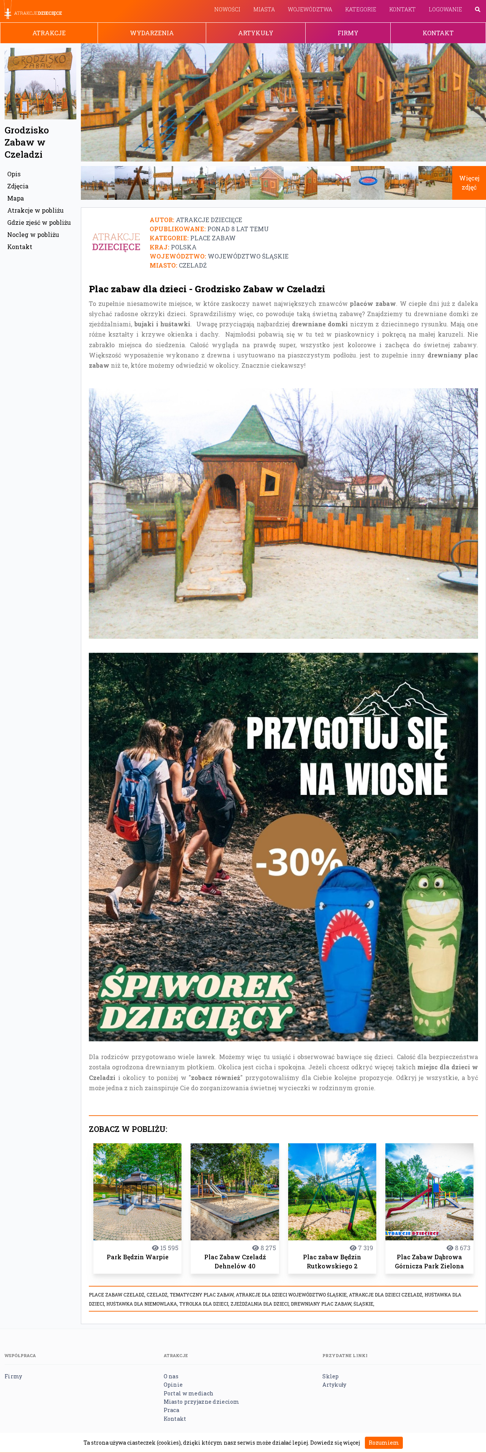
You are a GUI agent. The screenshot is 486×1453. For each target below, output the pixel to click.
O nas (171, 1376)
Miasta (264, 9)
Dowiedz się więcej (335, 1442)
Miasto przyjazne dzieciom (202, 1401)
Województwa (310, 9)
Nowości (227, 9)
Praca (171, 1410)
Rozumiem (384, 1442)
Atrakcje (49, 33)
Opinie (173, 1384)
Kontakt (402, 9)
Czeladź (193, 265)
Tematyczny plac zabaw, (203, 1295)
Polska (184, 247)
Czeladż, (158, 1295)
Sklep (330, 1376)
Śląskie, (363, 1304)
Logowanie (445, 9)
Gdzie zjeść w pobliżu (39, 222)
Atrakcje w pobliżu (35, 210)
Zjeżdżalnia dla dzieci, (260, 1304)
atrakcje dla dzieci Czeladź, (386, 1295)
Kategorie (360, 9)
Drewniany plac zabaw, (322, 1304)
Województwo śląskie (248, 256)
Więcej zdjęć (469, 182)
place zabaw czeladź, (118, 1295)
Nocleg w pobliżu (33, 234)
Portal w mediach (188, 1393)
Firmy (348, 33)
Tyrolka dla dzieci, (204, 1304)
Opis (14, 174)
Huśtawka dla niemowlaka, (142, 1304)
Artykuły (255, 33)
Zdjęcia (17, 186)
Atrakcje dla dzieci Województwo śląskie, (292, 1295)
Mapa (15, 198)
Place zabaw (213, 238)
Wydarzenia (152, 33)
